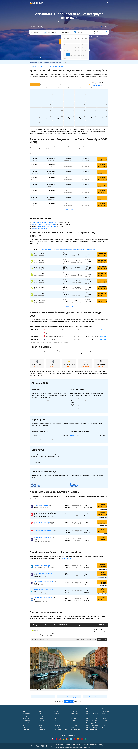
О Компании (105, 711)
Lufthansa (57, 727)
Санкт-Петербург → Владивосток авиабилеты (44, 222)
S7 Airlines (57, 713)
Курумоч (72, 727)
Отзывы (104, 720)
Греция (40, 727)
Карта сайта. (101, 745)
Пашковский (73, 725)
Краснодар (26, 718)
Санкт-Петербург (27, 713)
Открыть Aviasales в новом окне (100, 37)
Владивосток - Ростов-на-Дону (43, 538)
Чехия (40, 725)
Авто (39, 26)
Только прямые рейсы (56, 84)
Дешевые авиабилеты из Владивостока (43, 224)
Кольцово (73, 723)
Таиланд (41, 716)
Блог (103, 727)
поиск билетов (68, 701)
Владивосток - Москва (41, 506)
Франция (41, 720)
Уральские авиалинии (39, 401)
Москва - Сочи (90, 711)
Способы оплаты (106, 716)
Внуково (72, 716)
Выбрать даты (102, 639)
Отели (32, 26)
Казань (25, 727)
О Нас (106, 2)
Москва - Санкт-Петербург (42, 566)
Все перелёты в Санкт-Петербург (67, 697)
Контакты (104, 713)
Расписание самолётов (36, 66)
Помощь (104, 718)
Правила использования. (93, 745)
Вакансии (104, 725)
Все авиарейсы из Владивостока (40, 697)
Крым (40, 711)
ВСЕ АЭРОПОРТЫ (75, 730)
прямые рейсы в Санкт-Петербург (47, 226)
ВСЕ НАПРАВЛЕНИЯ (91, 730)
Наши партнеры (106, 723)
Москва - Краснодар (91, 718)
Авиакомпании (59, 66)
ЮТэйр (56, 718)
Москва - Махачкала (92, 727)
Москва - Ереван (90, 716)
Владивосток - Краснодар (42, 522)
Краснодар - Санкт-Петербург (43, 573)
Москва (33, 483)
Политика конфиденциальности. (80, 745)
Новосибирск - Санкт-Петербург (44, 598)
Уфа (24, 725)
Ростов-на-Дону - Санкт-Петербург (45, 589)
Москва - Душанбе (91, 723)
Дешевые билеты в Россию (39, 228)
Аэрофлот (57, 711)
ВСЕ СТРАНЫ (42, 730)
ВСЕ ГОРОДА (26, 730)
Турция (40, 713)
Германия (41, 723)
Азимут (56, 720)
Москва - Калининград (92, 720)
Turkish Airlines (58, 725)
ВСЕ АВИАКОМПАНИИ (60, 730)
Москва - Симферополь (92, 713)
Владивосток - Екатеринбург (43, 530)
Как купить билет (107, 730)
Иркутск (72, 483)
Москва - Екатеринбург (92, 725)
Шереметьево (74, 713)
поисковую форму (65, 558)
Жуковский (73, 718)
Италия (41, 718)
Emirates (56, 723)
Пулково (72, 435)
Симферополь (26, 716)
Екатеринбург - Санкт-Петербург (44, 581)
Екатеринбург (35, 485)
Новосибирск (74, 485)
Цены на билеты (49, 66)
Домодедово (73, 711)
